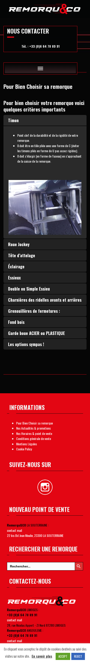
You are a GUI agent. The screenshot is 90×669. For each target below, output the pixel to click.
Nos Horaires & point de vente (34, 433)
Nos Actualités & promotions (33, 428)
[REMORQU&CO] (45, 8)
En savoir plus (42, 656)
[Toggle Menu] (40, 68)
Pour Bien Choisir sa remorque (34, 423)
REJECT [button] (78, 656)
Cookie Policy (24, 448)
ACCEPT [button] (62, 656)
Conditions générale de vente (33, 438)
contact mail (14, 530)
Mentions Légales (26, 443)
